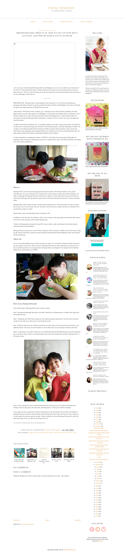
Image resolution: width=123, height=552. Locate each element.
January (98, 483)
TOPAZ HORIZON (61, 7)
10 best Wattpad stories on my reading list (100, 301)
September (98, 464)
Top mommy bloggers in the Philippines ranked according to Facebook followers (100, 351)
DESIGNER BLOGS (69, 550)
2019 (97, 486)
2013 (97, 500)
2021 (97, 419)
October (98, 462)
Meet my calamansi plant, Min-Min (99, 430)
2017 (97, 490)
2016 (97, 493)
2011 (97, 504)
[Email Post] (62, 430)
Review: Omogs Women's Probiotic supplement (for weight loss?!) (100, 325)
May (98, 474)
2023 (97, 415)
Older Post (78, 520)
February (98, 481)
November (98, 426)
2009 (97, 509)
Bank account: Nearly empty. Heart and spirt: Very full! (100, 264)
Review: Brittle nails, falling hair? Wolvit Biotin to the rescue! (99, 364)
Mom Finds (48, 432)
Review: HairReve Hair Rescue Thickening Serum (100, 375)
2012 (97, 502)
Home (33, 22)
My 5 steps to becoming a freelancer (99, 459)
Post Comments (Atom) (27, 524)
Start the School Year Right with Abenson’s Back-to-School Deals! (100, 276)
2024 (97, 412)
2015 (97, 495)
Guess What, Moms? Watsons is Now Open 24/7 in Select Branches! (100, 338)
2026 (97, 408)
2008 (97, 511)
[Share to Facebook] (71, 430)
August (98, 467)
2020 (97, 422)
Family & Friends (36, 432)
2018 (97, 488)
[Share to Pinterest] (73, 430)
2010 (97, 507)
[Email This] (65, 430)
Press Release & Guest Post (65, 432)
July (98, 469)
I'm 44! (99, 457)
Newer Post (16, 520)
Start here (48, 22)
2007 (97, 513)
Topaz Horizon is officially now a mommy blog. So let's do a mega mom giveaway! (100, 290)
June (98, 471)
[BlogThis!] (67, 430)
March (98, 478)
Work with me (66, 22)
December (98, 424)
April (98, 476)
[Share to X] (69, 430)
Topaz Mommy (86, 22)
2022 (97, 417)
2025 (97, 410)
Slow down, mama (99, 428)
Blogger (101, 541)
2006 (97, 516)
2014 (97, 497)
